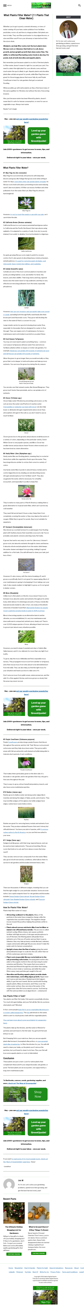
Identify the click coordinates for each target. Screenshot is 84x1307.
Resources (69, 1268)
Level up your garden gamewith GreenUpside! (38, 135)
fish (28, 1013)
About (76, 1268)
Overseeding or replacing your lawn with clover (19, 407)
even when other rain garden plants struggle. (30, 182)
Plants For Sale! (42, 1268)
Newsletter (19, 1268)
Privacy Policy (55, 1272)
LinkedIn (12, 1272)
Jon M (20, 1180)
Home (11, 1268)
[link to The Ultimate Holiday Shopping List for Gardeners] (14, 1213)
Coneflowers (13, 742)
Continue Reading (14, 1254)
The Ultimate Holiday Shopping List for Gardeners (14, 1230)
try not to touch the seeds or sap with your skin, (27, 214)
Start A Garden (29, 1268)
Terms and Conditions (70, 1272)
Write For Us (44, 1272)
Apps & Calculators (56, 1268)
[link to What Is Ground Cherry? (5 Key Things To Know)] (38, 1213)
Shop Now (38, 1094)
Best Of (35, 1272)
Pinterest (19, 1272)
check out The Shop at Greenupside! (22, 1083)
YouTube (28, 1272)
